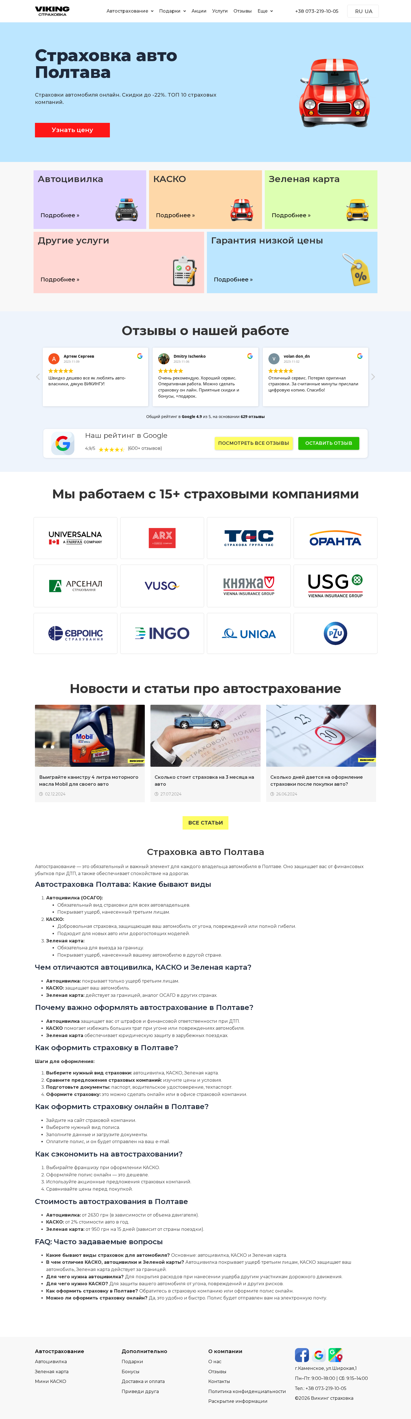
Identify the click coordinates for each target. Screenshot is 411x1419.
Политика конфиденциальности (247, 1391)
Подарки (170, 11)
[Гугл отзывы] (319, 1355)
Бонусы (131, 1371)
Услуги (220, 11)
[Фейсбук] (302, 1355)
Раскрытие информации (238, 1401)
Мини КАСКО (50, 1381)
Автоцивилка (51, 1361)
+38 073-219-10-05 (316, 11)
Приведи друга (140, 1391)
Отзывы (242, 11)
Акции (199, 11)
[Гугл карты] (335, 1355)
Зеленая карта (51, 1371)
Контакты (219, 1381)
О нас (214, 1361)
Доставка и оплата (143, 1381)
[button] (130, 11)
